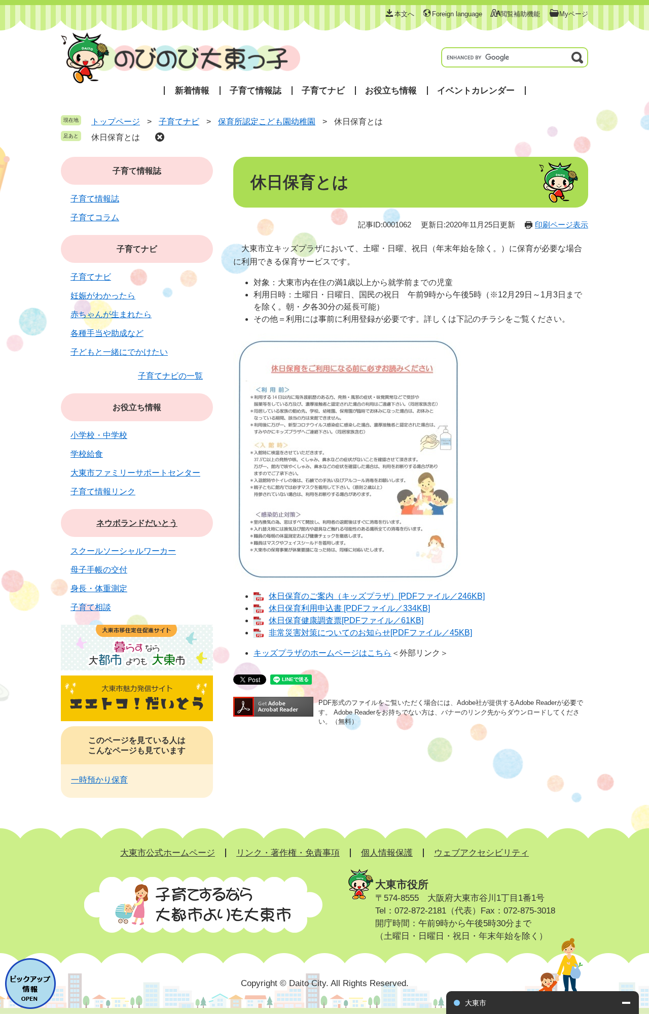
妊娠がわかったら (102, 295)
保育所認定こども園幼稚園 (266, 121)
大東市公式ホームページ (167, 853)
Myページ (573, 14)
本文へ (404, 14)
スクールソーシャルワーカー (123, 551)
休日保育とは (115, 137)
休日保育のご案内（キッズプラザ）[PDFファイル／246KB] (377, 596)
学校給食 (86, 454)
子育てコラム (94, 217)
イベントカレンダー (476, 90)
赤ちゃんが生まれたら (111, 314)
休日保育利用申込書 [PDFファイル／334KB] (349, 608)
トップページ (115, 121)
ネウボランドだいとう (136, 523)
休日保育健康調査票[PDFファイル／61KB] (346, 620)
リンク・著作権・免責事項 (288, 853)
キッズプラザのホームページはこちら (322, 653)
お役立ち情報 (391, 90)
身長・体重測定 (98, 588)
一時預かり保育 (99, 779)
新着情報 (192, 90)
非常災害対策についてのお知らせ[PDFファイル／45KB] (370, 632)
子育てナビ (323, 90)
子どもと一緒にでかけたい (119, 352)
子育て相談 (90, 607)
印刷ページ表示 (561, 224)
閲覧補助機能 (520, 14)
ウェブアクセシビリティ (481, 853)
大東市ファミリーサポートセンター (135, 472)
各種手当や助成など (106, 333)
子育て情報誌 (255, 90)
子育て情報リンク (102, 491)
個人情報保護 (387, 853)
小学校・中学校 (98, 435)
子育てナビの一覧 (170, 375)
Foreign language (457, 14)
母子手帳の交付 (98, 569)
